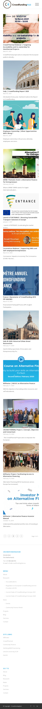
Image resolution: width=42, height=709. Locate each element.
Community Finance (9, 645)
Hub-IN (5, 655)
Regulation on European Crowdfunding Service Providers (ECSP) (21, 587)
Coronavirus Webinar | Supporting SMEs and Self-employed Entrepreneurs (20, 249)
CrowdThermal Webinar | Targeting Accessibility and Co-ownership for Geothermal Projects (17, 47)
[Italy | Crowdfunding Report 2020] (21, 74)
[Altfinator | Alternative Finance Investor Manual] (21, 499)
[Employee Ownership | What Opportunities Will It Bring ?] (21, 114)
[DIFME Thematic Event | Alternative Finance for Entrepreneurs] (21, 163)
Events (8, 603)
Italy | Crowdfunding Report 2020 (16, 91)
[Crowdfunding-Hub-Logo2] (17, 4)
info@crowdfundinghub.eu (17, 563)
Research (6, 578)
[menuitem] (36, 4)
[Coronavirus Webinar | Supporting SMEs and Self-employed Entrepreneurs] (21, 238)
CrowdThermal (8, 641)
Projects (5, 611)
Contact (5, 622)
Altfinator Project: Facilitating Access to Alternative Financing (18, 475)
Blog (4, 615)
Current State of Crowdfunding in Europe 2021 (21, 592)
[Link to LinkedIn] (37, 706)
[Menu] (36, 4)
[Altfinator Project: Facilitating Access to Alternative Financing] (21, 457)
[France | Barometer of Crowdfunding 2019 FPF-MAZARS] (21, 280)
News (5, 600)
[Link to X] (34, 706)
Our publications (11, 582)
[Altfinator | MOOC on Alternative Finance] (21, 367)
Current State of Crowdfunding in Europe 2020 (21, 596)
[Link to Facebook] (30, 706)
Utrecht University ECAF (10, 652)
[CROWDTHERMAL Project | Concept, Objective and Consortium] (21, 413)
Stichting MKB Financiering (11, 648)
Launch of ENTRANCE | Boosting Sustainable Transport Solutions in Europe (20, 218)
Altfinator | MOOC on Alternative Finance (19, 383)
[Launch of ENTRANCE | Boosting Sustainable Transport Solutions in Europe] (21, 204)
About (5, 574)
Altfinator (6, 637)
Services (6, 618)
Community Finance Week (14, 607)
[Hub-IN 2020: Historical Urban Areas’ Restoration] (21, 325)
